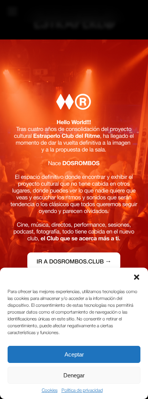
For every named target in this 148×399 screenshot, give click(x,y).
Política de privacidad (82, 390)
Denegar (74, 375)
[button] (136, 277)
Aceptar (74, 354)
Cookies (50, 390)
